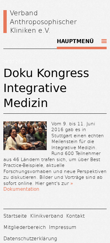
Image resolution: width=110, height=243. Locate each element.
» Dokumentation (38, 186)
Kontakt (75, 215)
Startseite (15, 215)
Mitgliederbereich (24, 226)
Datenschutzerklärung (30, 238)
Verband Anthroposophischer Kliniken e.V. (43, 21)
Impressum (62, 226)
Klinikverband (46, 215)
